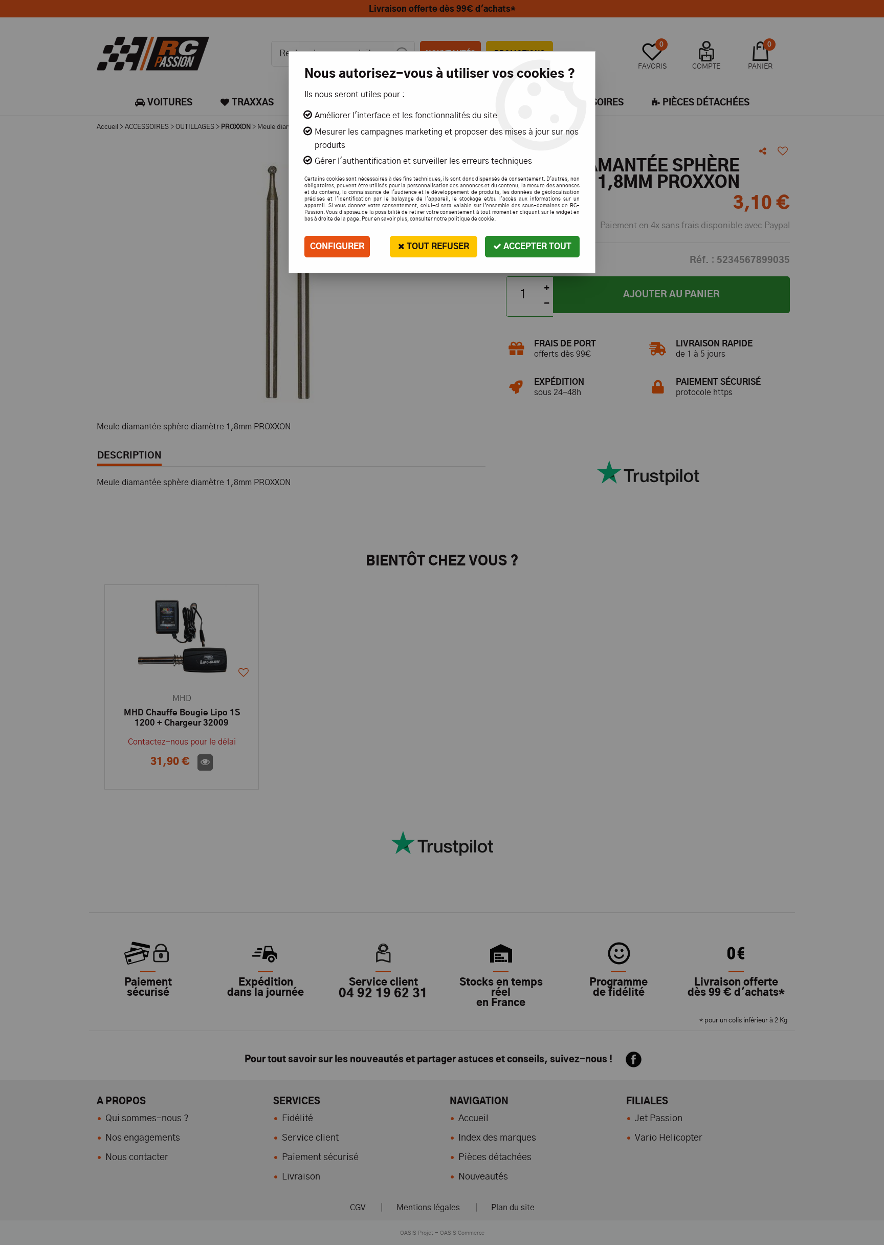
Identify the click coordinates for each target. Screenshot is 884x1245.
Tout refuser (437, 247)
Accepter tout (536, 247)
